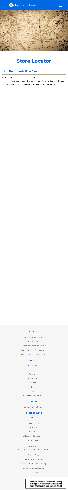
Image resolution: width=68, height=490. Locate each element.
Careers (34, 417)
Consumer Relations (33, 407)
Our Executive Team (33, 337)
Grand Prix (32, 382)
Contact (34, 401)
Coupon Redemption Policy (33, 395)
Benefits (33, 431)
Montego (33, 370)
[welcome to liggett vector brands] (20, 5)
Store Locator (34, 413)
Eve (32, 387)
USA (33, 391)
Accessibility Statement (34, 468)
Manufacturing (33, 341)
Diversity (33, 427)
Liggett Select (33, 378)
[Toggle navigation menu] (63, 5)
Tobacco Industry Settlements (32, 345)
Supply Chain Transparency (33, 354)
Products (34, 360)
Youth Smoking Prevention (32, 350)
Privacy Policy (34, 455)
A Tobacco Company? (32, 436)
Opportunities (33, 423)
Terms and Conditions (34, 459)
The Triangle (32, 440)
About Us (34, 332)
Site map (34, 472)
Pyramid (33, 374)
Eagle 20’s (32, 365)
